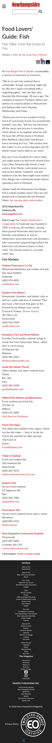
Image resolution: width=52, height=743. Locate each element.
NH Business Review (26, 687)
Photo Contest (26, 592)
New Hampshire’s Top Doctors (26, 614)
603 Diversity (26, 649)
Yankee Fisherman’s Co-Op (17, 265)
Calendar (26, 632)
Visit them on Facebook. (15, 416)
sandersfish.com (11, 326)
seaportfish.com (11, 501)
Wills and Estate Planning (26, 597)
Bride (26, 651)
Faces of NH (26, 601)
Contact (26, 637)
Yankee (26, 696)
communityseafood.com (15, 548)
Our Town (26, 580)
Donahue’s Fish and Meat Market (20, 335)
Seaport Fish (9, 483)
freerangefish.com (12, 214)
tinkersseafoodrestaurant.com (18, 474)
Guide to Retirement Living (26, 599)
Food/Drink (26, 569)
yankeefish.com (10, 284)
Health (26, 606)
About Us (26, 665)
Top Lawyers (26, 604)
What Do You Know (26, 582)
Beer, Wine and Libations (26, 575)
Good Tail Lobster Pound (15, 367)
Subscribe (26, 678)
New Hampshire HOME (26, 689)
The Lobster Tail (11, 510)
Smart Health (26, 618)
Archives (26, 667)
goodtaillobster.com (12, 389)
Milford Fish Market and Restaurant (22, 398)
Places (26, 577)
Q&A (26, 590)
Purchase (26, 639)
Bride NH (26, 692)
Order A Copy (26, 643)
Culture (26, 620)
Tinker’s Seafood (11, 456)
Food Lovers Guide (28, 554)
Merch (26, 647)
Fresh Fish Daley (11, 425)
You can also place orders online (26, 200)
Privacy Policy (12, 724)
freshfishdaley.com (12, 447)
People (26, 587)
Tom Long (26, 55)
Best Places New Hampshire (26, 585)
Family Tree (26, 700)
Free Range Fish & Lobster (19, 71)
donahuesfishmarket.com (16, 361)
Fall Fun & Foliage (26, 635)
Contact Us (26, 660)
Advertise (26, 662)
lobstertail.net (9, 525)
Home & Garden (26, 630)
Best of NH (26, 567)
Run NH (26, 609)
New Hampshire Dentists (26, 616)
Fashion (26, 628)
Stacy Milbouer (39, 55)
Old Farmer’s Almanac (26, 698)
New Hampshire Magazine (26, 4)
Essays (26, 595)
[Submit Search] (40, 12)
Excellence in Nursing (26, 611)
